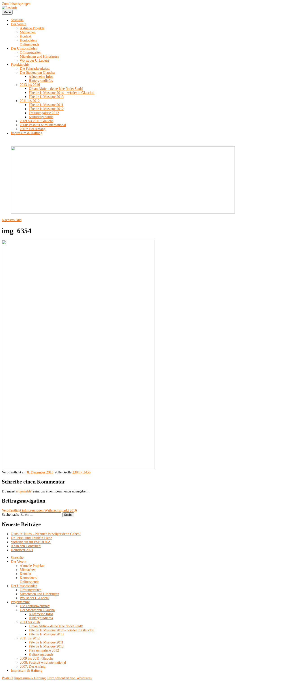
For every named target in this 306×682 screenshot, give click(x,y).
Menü (7, 12)
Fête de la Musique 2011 (46, 105)
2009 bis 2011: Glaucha (36, 121)
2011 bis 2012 (30, 101)
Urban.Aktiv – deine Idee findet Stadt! (56, 89)
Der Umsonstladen (24, 48)
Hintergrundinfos (41, 80)
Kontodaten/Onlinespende (29, 42)
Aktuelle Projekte (32, 28)
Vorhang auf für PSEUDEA (31, 542)
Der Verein (18, 24)
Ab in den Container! (26, 546)
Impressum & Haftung (26, 133)
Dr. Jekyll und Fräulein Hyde (31, 538)
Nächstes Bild (12, 220)
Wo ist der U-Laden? (34, 60)
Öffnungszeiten (30, 52)
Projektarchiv (20, 64)
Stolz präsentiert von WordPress (69, 678)
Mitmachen (28, 32)
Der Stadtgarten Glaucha (37, 72)
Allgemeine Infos (41, 76)
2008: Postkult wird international (43, 125)
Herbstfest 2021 (22, 550)
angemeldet (24, 491)
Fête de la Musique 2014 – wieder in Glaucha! (61, 93)
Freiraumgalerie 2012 (44, 113)
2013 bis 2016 (30, 84)
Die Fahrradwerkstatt (35, 68)
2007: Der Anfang (32, 129)
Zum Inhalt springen (16, 4)
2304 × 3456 (81, 472)
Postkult (7, 678)
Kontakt (25, 36)
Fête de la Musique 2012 (46, 109)
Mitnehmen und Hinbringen (39, 56)
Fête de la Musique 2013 (46, 97)
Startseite (17, 20)
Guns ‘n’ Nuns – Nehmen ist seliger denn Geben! (46, 534)
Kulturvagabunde (41, 117)
